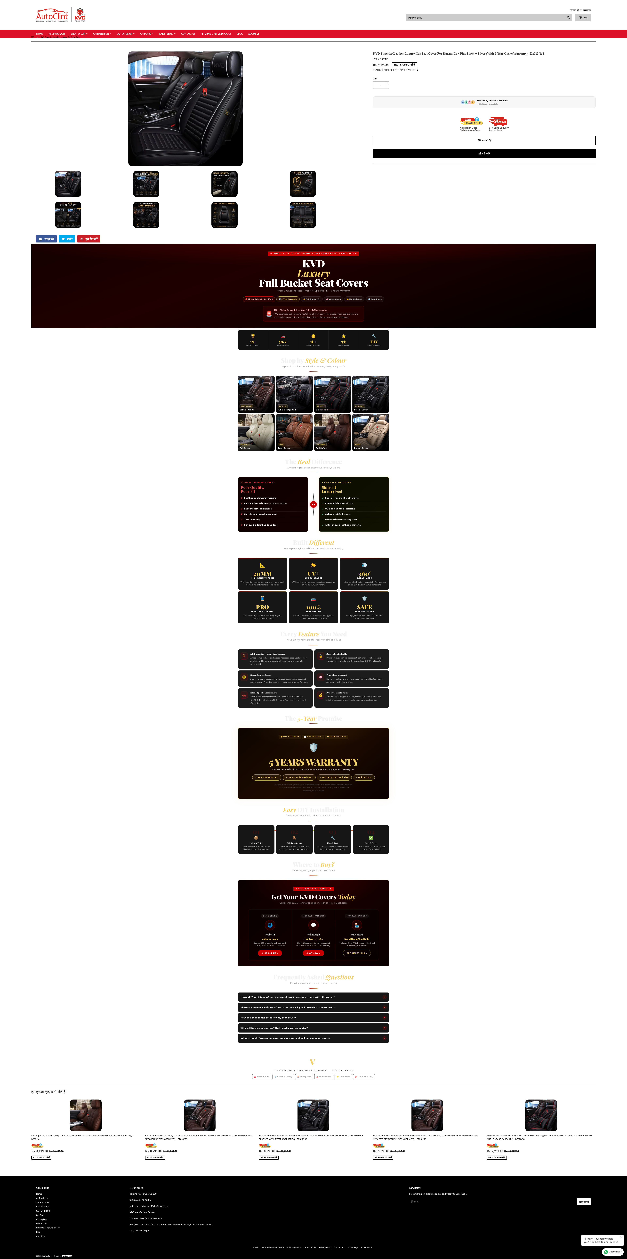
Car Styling (166, 33)
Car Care (146, 33)
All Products (57, 33)
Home (39, 33)
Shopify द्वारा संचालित (63, 1256)
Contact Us (188, 33)
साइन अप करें (584, 1202)
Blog (240, 33)
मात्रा (375, 78)
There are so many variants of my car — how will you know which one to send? (313, 1007)
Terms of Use (310, 1247)
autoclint (47, 1256)
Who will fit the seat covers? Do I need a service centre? (313, 1028)
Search (255, 1247)
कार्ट (585, 17)
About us (253, 33)
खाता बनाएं (587, 10)
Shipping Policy (294, 1247)
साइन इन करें (574, 10)
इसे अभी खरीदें (484, 153)
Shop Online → (270, 953)
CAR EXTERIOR (125, 33)
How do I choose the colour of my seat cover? (313, 1017)
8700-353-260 (150, 1194)
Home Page (353, 1247)
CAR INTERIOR (101, 33)
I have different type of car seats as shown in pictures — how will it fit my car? (313, 997)
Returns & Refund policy (216, 33)
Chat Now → (313, 953)
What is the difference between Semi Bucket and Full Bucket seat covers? (313, 1038)
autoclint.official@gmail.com (154, 1206)
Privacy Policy (325, 1247)
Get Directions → (356, 953)
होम (32, 37)
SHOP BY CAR (78, 33)
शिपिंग (402, 70)
